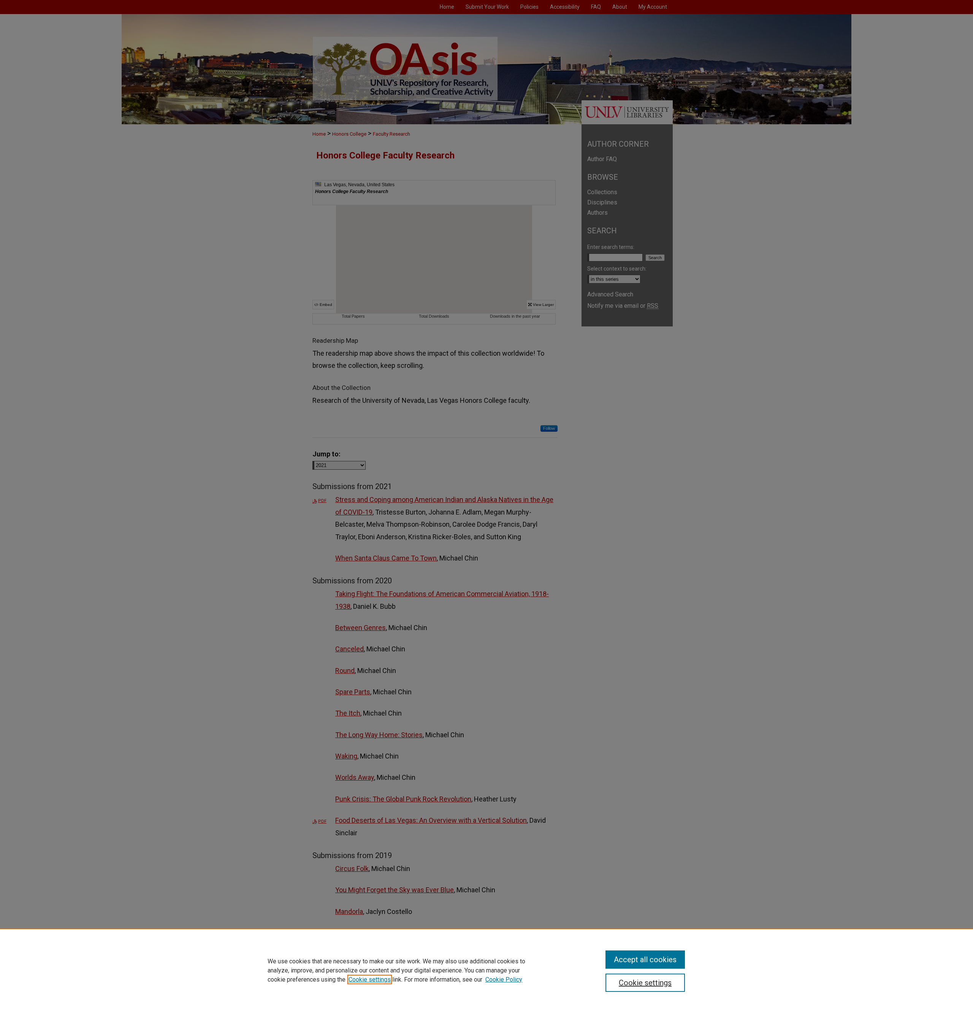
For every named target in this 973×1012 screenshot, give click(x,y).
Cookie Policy (503, 979)
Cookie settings (370, 979)
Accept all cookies (645, 959)
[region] (486, 970)
